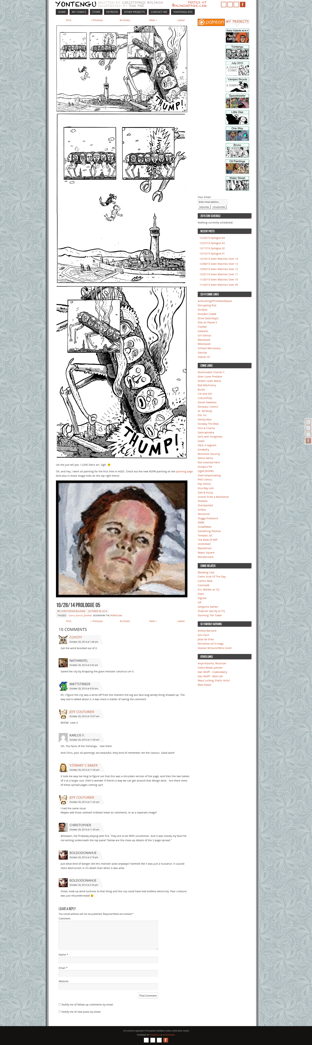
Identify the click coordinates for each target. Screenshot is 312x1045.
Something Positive (209, 531)
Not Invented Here (209, 462)
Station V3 (204, 357)
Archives (125, 20)
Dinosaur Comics (208, 406)
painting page (184, 471)
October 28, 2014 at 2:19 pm (84, 857)
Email (63, 968)
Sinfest (202, 509)
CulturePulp (205, 398)
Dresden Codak (207, 314)
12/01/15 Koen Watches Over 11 (219, 274)
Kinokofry (203, 449)
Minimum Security (209, 454)
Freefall (202, 326)
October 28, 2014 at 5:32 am (84, 665)
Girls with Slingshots (210, 436)
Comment (64, 918)
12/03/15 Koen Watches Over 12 (219, 269)
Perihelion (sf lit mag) (210, 643)
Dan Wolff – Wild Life (210, 676)
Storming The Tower (210, 615)
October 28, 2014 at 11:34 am (84, 769)
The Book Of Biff (207, 539)
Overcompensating (209, 475)
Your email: (204, 197)
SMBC (201, 522)
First (68, 20)
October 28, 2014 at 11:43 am (84, 829)
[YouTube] (308, 428)
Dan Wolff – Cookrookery (212, 672)
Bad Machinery (207, 385)
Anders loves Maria (209, 381)
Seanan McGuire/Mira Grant (215, 648)
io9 (199, 602)
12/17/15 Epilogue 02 (212, 248)
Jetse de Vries (206, 639)
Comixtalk (203, 585)
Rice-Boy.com (206, 488)
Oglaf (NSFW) (205, 471)
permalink (116, 615)
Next (153, 20)
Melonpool (204, 344)
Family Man (205, 419)
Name (63, 954)
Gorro (72, 615)
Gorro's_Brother (84, 615)
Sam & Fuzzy (205, 492)
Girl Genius (204, 335)
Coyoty (76, 637)
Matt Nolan (204, 684)
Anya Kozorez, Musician (212, 663)
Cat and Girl (205, 393)
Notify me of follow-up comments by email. (88, 1004)
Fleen (201, 594)
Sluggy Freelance (208, 518)
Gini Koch (203, 635)
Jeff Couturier (82, 712)
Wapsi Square (206, 552)
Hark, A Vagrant (207, 445)
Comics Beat (205, 581)
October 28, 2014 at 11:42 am (84, 801)
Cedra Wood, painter (210, 667)
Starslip (202, 352)
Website (63, 981)
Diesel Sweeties (207, 402)
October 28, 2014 (97, 611)
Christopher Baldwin (73, 611)
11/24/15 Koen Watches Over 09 (219, 284)
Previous (97, 20)
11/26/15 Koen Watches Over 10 (219, 279)
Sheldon (203, 501)
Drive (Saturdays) (208, 318)
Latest (181, 20)
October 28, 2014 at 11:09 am (84, 739)
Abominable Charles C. (211, 372)
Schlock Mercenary (209, 348)
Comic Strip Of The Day (212, 576)
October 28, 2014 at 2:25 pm (84, 884)
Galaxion (203, 331)
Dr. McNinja (205, 411)
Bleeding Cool (206, 572)
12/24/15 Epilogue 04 (212, 238)
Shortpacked (205, 505)
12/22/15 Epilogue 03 (212, 243)
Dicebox (202, 309)
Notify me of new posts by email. (81, 1011)
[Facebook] (308, 441)
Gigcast (202, 598)
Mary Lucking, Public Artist (214, 680)
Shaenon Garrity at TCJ (211, 611)
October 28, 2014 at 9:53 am (84, 688)
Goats (201, 441)
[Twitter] (308, 434)
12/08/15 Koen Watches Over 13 (219, 263)
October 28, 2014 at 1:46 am (84, 641)
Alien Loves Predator (210, 376)
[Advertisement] (208, 86)
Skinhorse (204, 514)
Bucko (201, 389)
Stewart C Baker (84, 765)
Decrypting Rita (207, 305)
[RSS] (308, 422)
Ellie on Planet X (207, 322)
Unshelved (204, 544)
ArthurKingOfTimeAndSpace (215, 301)
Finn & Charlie (206, 428)
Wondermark (205, 557)
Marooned (204, 339)
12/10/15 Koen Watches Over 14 (219, 258)
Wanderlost (205, 548)
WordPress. (169, 1034)
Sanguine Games (208, 606)
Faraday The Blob (208, 423)
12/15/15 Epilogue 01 (212, 253)
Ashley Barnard (207, 630)
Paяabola (155, 1034)
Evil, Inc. (202, 415)
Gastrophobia (206, 432)
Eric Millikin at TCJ (208, 589)
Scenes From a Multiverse (213, 497)
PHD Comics (205, 479)
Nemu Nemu (205, 458)
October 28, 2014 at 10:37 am (84, 716)
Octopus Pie (205, 466)
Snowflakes (204, 526)
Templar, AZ (205, 535)
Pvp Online (204, 484)
